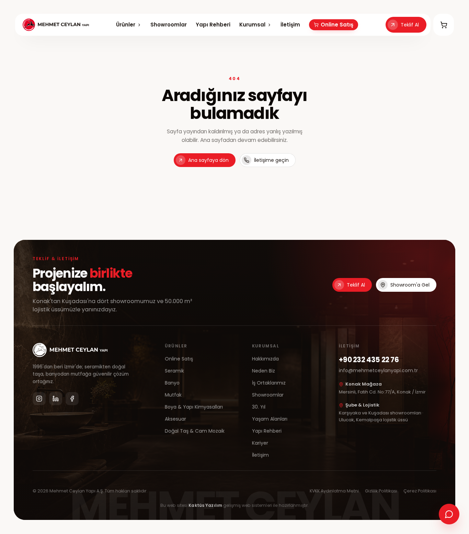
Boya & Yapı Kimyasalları (194, 406)
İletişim (290, 24)
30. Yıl (258, 406)
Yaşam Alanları (269, 418)
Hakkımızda (265, 358)
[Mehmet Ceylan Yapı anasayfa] (56, 25)
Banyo (172, 382)
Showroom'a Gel (410, 284)
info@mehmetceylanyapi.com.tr (378, 370)
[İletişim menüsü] (449, 514)
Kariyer (260, 443)
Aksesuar (175, 418)
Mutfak (173, 394)
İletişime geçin (271, 160)
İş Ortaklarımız (269, 382)
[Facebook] (72, 398)
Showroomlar (168, 24)
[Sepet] (443, 25)
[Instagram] (39, 398)
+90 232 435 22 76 (369, 360)
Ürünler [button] (125, 24)
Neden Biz (263, 370)
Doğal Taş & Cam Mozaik (195, 430)
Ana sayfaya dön (208, 160)
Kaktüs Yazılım (205, 505)
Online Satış (337, 24)
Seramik (174, 370)
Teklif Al (410, 24)
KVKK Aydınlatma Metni (334, 491)
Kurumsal (252, 25)
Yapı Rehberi (213, 24)
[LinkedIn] (55, 398)
